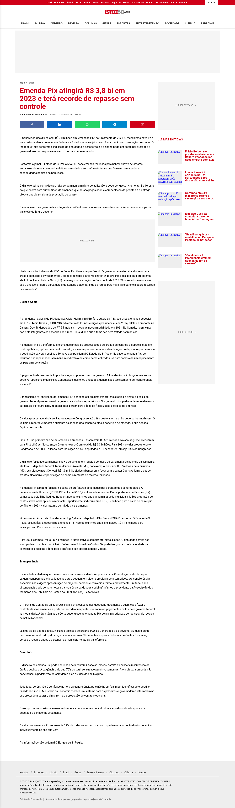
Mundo (40, 23)
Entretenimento (147, 23)
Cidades (114, 772)
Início (22, 83)
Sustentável (162, 2)
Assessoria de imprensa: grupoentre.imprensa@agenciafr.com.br (78, 799)
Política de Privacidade (31, 799)
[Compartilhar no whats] (87, 124)
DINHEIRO (56, 23)
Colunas (90, 23)
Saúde (87, 2)
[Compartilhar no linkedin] (59, 124)
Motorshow (137, 2)
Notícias (24, 772)
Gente (96, 2)
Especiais (207, 23)
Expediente (182, 2)
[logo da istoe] (117, 12)
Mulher (150, 2)
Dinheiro (59, 2)
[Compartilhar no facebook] (32, 124)
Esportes (116, 2)
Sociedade (172, 23)
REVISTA (73, 23)
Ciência (190, 23)
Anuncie (211, 2)
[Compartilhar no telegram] (114, 124)
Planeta (105, 2)
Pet (172, 2)
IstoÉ (49, 2)
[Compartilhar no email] (142, 124)
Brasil (25, 23)
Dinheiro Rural (74, 2)
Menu (126, 2)
